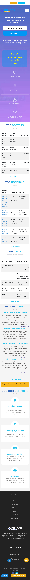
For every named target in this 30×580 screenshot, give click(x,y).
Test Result (15, 514)
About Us (5, 569)
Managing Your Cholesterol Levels (15, 328)
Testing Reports (21, 43)
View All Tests (15, 301)
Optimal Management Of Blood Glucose (15, 343)
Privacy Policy (18, 569)
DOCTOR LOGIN (21, 3)
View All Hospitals (15, 246)
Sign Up (7, 3)
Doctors (6, 43)
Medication (23, 41)
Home (15, 501)
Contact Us (12, 569)
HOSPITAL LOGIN (14, 3)
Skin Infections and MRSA (15, 359)
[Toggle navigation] (27, 10)
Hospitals (13, 43)
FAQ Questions (15, 518)
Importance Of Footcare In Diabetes (15, 312)
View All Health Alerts (15, 379)
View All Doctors (15, 177)
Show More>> (25, 326)
